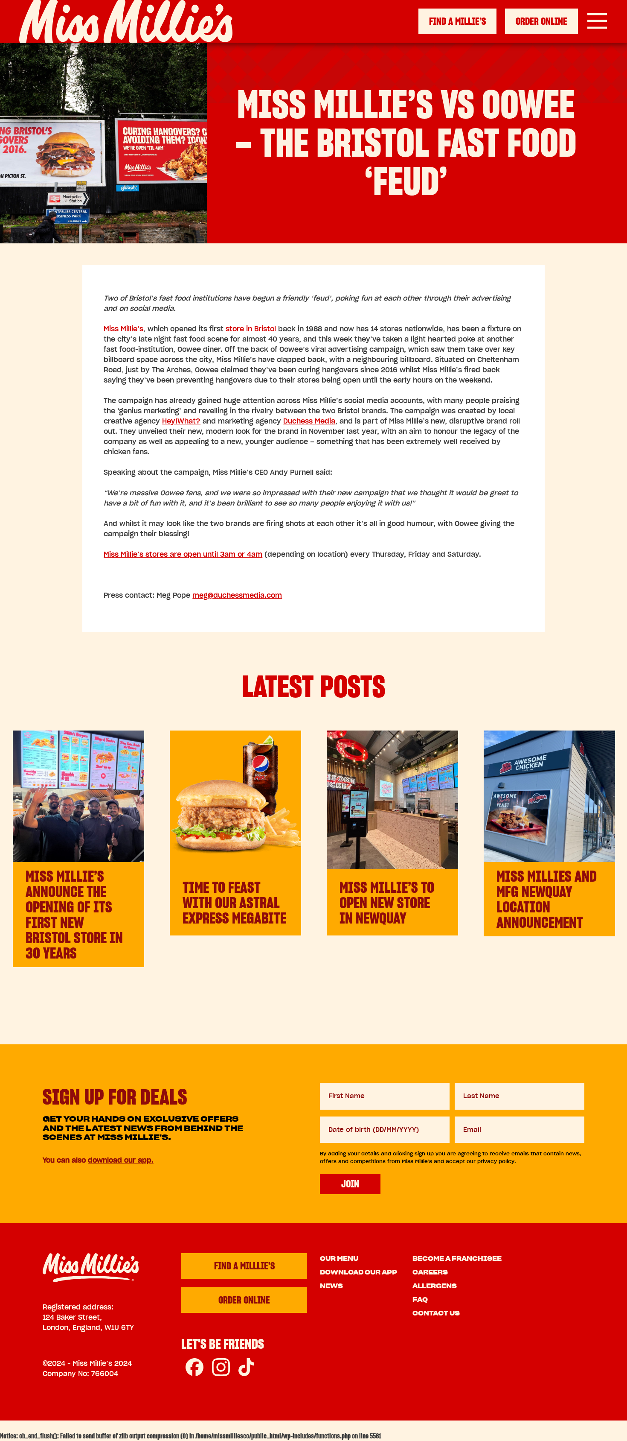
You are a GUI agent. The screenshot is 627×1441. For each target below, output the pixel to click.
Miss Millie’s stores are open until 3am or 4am (183, 554)
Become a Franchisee (457, 1259)
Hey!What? (181, 421)
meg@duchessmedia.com (237, 595)
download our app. (121, 1160)
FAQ (420, 1300)
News (331, 1286)
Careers (430, 1272)
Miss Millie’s (123, 328)
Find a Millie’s (457, 21)
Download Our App (358, 1272)
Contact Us (436, 1313)
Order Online (541, 21)
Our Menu (339, 1259)
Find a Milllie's (244, 1265)
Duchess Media (309, 421)
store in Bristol (251, 328)
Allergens (434, 1286)
